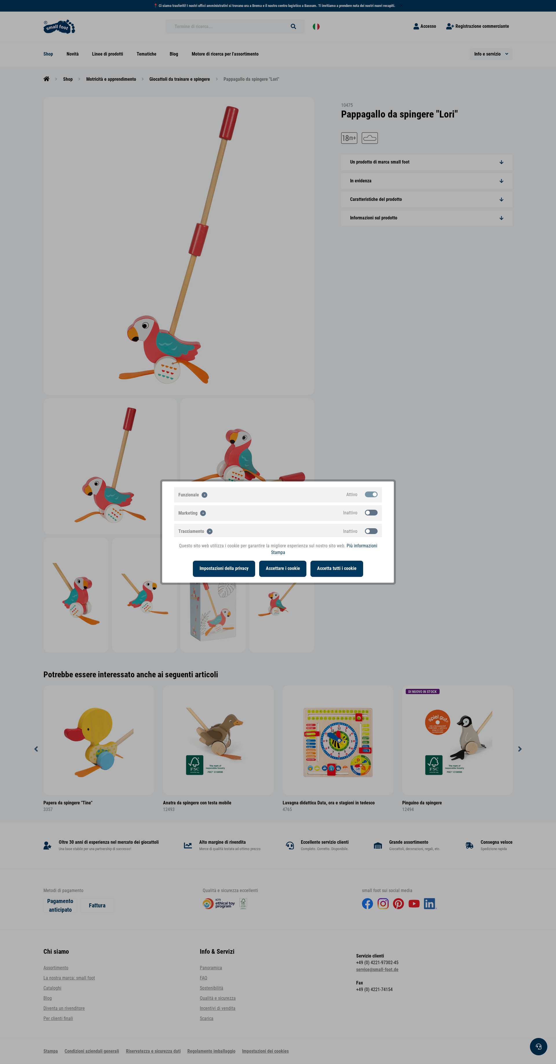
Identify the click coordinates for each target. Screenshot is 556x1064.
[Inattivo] (371, 513)
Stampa (278, 552)
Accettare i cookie (283, 568)
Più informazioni (362, 545)
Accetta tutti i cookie (336, 568)
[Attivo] (371, 494)
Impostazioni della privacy (224, 568)
